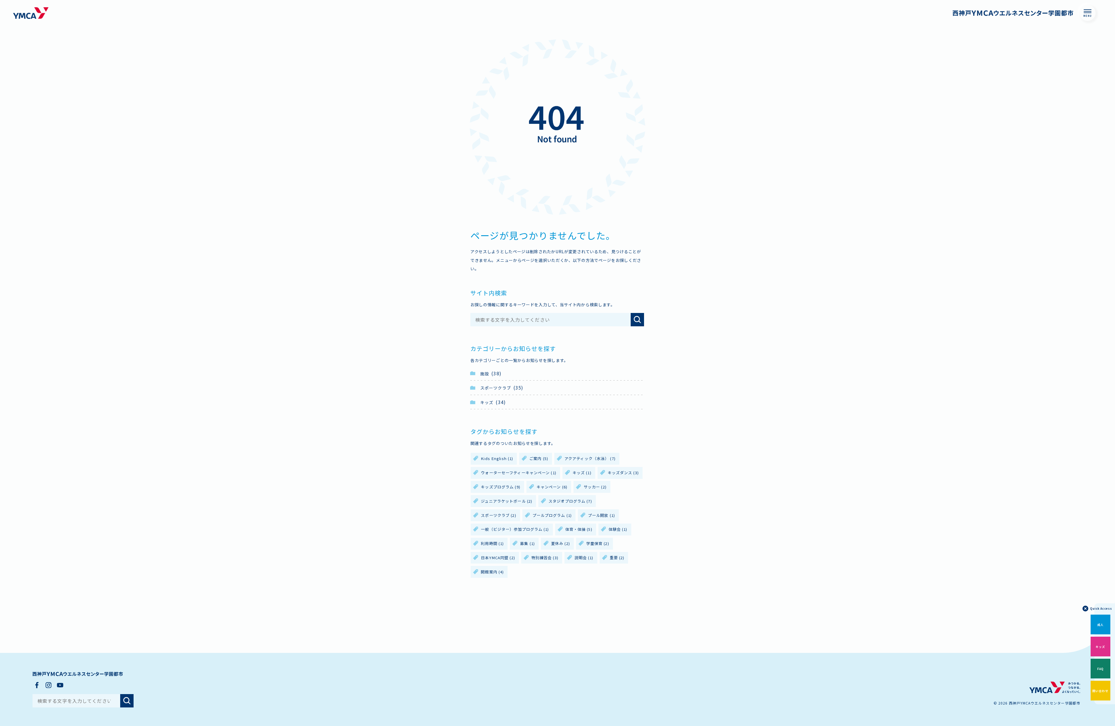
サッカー (595, 487)
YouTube (60, 685)
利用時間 (492, 543)
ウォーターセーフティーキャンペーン (518, 472)
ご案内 (538, 458)
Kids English (497, 458)
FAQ (1100, 669)
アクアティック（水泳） (590, 458)
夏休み (560, 543)
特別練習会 (544, 557)
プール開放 (601, 515)
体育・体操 (578, 529)
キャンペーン (552, 487)
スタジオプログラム (570, 501)
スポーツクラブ (495, 388)
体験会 (618, 529)
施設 (484, 373)
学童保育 (597, 543)
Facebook (37, 685)
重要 (617, 557)
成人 (1100, 624)
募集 (527, 543)
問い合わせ (1100, 691)
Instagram (48, 685)
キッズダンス (623, 472)
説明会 (584, 557)
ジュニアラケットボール (506, 501)
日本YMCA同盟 (498, 557)
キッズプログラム (500, 487)
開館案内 (492, 572)
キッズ (486, 402)
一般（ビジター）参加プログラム (515, 529)
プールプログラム (552, 515)
